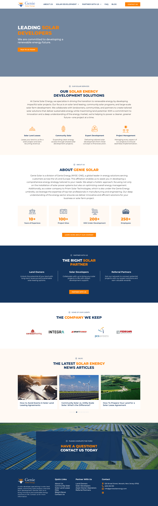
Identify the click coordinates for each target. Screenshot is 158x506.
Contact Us (60, 494)
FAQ (106, 4)
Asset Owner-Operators (86, 488)
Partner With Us (90, 4)
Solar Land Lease (62, 488)
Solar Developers (83, 486)
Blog (114, 4)
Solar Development (66, 4)
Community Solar (62, 486)
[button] (70, 412)
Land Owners (81, 484)
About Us (48, 4)
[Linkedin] (103, 493)
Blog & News (60, 492)
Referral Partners (83, 490)
